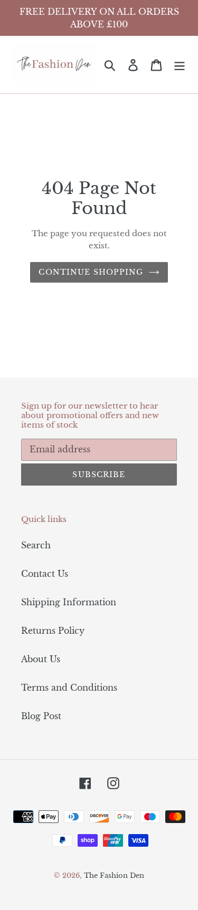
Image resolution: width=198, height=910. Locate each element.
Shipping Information (68, 602)
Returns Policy (52, 630)
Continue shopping (91, 272)
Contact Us (44, 573)
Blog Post (41, 716)
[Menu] (179, 64)
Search (36, 545)
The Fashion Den (114, 875)
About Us (40, 659)
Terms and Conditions (69, 687)
